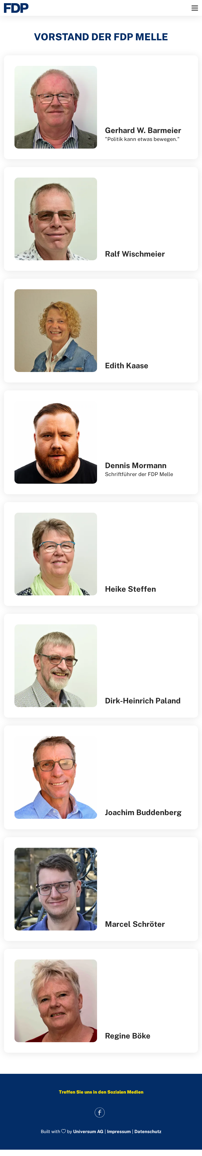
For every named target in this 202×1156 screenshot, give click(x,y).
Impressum (119, 1131)
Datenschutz (147, 1131)
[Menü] (194, 8)
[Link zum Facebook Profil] (100, 1113)
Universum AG (88, 1131)
